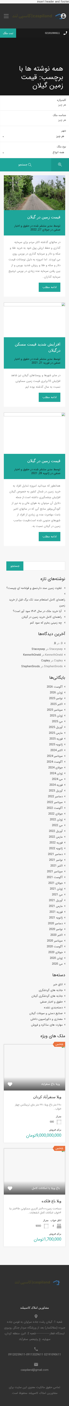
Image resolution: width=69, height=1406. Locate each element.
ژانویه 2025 (56, 744)
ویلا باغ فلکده (51, 1201)
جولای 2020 (55, 952)
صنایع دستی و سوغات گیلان (46, 1013)
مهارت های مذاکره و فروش (47, 1025)
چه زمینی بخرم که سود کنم (46, 622)
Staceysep (38, 649)
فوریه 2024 (56, 785)
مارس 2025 (56, 733)
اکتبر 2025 (56, 704)
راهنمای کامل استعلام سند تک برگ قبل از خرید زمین (37, 602)
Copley (45, 660)
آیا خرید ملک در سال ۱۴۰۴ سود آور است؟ (37, 611)
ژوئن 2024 (56, 773)
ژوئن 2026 (56, 692)
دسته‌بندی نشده (53, 1007)
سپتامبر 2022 (55, 802)
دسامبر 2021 (55, 854)
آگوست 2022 (55, 808)
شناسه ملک (59, 115)
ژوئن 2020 (56, 958)
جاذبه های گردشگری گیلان (47, 996)
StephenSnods (30, 666)
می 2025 (57, 721)
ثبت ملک (8, 33)
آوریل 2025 (56, 727)
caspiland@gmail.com (34, 1370)
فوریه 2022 (56, 842)
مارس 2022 (56, 837)
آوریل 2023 (56, 790)
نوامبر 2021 (56, 860)
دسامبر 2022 (55, 796)
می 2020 (57, 964)
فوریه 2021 (56, 912)
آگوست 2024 (55, 762)
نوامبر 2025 (56, 698)
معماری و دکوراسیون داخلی (46, 1019)
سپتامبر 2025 (55, 710)
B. (54, 643)
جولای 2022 (55, 814)
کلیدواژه (61, 99)
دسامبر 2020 (55, 923)
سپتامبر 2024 (55, 756)
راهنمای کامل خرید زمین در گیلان (42, 617)
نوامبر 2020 (56, 929)
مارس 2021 (56, 906)
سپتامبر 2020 (55, 940)
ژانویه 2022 (56, 848)
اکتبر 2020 (56, 935)
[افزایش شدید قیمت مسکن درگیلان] (34, 319)
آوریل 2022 (56, 831)
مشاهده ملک (34, 1081)
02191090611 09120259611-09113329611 (34, 1354)
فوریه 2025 (56, 738)
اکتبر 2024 (56, 750)
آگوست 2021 (55, 877)
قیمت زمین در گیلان (43, 217)
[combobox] (34, 137)
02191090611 (52, 33)
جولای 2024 (55, 767)
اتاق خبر (58, 984)
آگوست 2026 (55, 687)
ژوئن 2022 (56, 819)
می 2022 (57, 825)
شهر (63, 130)
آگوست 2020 (55, 946)
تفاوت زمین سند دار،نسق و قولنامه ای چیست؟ (34, 588)
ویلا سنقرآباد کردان (47, 1097)
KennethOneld (32, 655)
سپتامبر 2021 (55, 871)
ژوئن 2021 (56, 889)
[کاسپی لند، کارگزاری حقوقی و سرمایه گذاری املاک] (34, 23)
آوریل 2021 (56, 900)
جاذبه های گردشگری (51, 990)
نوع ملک (61, 146)
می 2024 (57, 779)
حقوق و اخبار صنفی (51, 1001)
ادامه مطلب (50, 287)
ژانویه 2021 (56, 917)
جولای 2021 (55, 883)
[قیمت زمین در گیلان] (34, 192)
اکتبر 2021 (56, 865)
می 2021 (57, 894)
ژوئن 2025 (56, 715)
